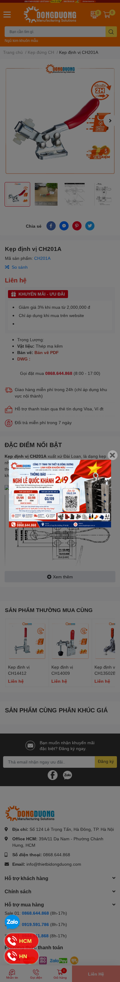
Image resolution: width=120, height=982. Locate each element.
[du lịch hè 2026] (60, 493)
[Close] (113, 455)
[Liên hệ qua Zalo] (12, 922)
